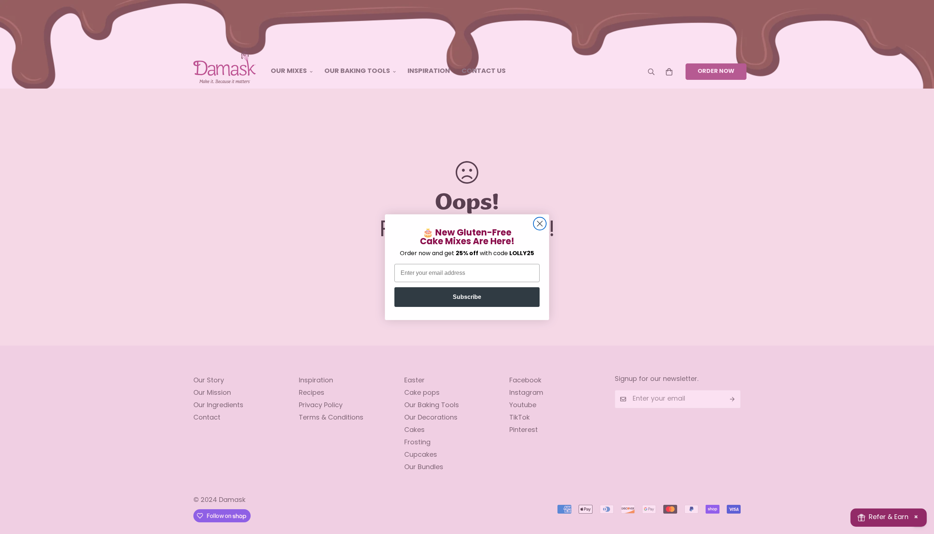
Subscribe (467, 297)
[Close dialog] (539, 223)
